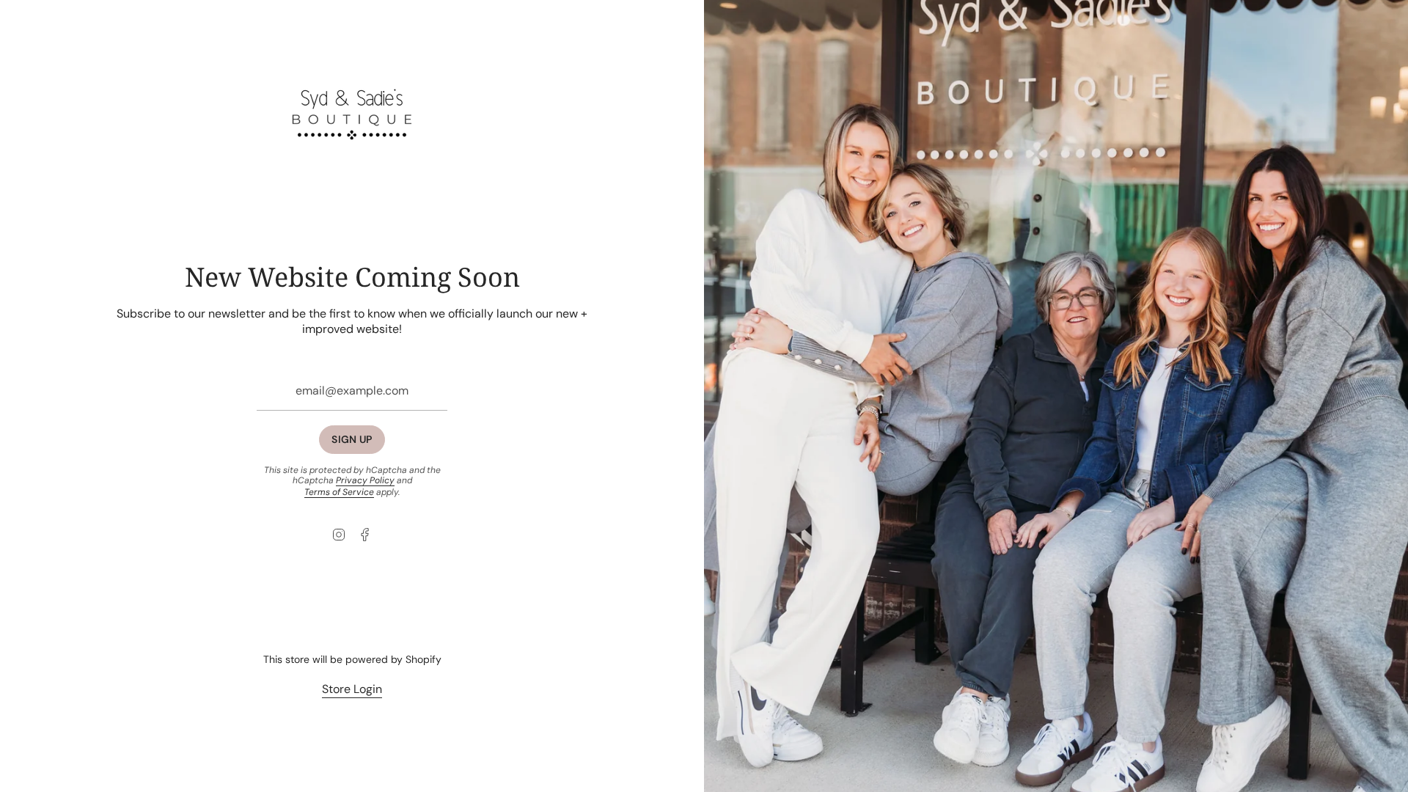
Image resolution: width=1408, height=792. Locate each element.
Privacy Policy (365, 480)
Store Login (352, 689)
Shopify (423, 659)
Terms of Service (339, 492)
